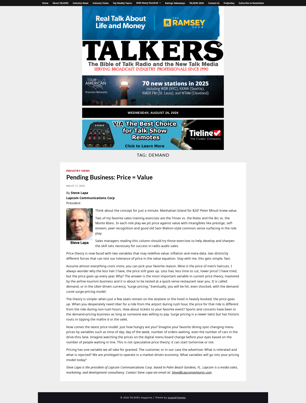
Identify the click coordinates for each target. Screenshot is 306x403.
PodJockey (229, 3)
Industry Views (101, 3)
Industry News (80, 3)
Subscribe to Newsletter (251, 3)
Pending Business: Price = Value (109, 177)
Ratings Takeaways (175, 3)
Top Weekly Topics (122, 3)
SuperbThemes (177, 397)
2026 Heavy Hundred (147, 2)
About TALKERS (61, 3)
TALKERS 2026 (196, 3)
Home (45, 3)
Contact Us (213, 3)
